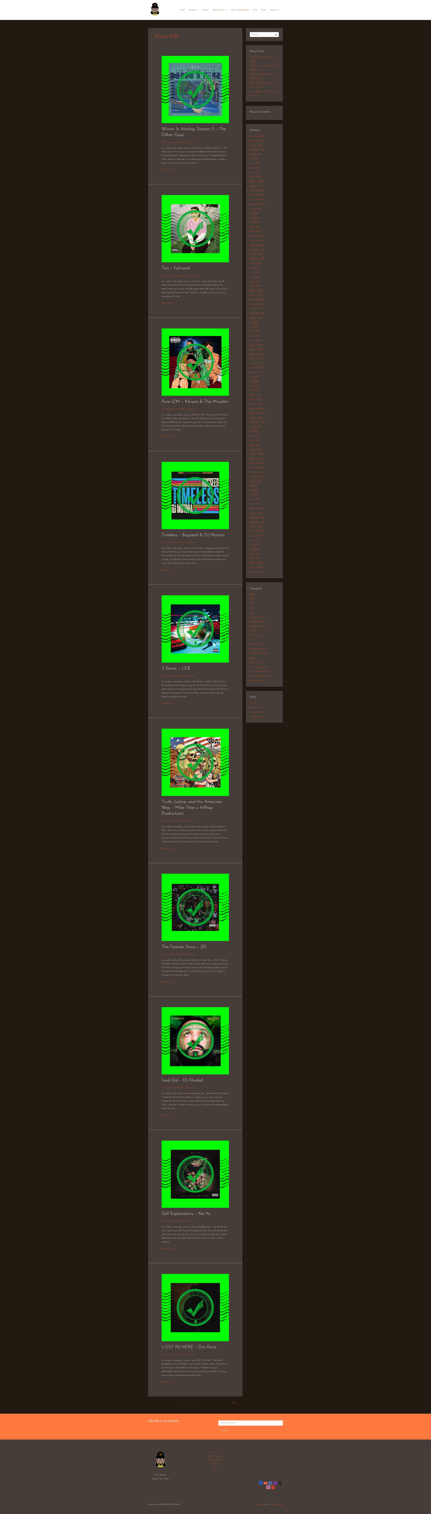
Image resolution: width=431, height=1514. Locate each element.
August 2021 (255, 372)
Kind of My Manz (258, 622)
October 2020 (256, 418)
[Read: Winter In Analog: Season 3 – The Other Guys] (195, 89)
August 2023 (255, 263)
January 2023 (256, 295)
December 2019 (257, 463)
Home (182, 10)
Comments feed (257, 712)
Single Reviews (256, 663)
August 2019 (255, 481)
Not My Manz (256, 644)
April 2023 (254, 282)
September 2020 (257, 422)
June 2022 (254, 327)
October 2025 (256, 145)
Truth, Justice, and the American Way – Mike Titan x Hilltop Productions (192, 808)
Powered (261, 1505)
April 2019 (254, 500)
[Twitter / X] (280, 1483)
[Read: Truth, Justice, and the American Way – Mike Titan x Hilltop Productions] (195, 762)
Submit (205, 10)
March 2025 (255, 177)
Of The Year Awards (259, 653)
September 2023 (257, 259)
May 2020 (254, 440)
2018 (252, 595)
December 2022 (257, 300)
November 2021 (257, 359)
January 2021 (256, 404)
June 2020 (254, 436)
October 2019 (256, 472)
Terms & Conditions (215, 1456)
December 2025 (257, 136)
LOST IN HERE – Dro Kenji (189, 1347)
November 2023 (257, 250)
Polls (255, 10)
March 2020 (255, 450)
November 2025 (257, 141)
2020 (252, 604)
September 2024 (257, 204)
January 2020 (256, 459)
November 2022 (257, 304)
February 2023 (256, 291)
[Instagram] (275, 1483)
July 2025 (254, 159)
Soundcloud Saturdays (260, 672)
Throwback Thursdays (260, 676)
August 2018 (255, 536)
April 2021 (254, 391)
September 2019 (257, 477)
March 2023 (255, 286)
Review (253, 658)
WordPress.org (256, 717)
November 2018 (257, 522)
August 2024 (255, 209)
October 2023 (256, 254)
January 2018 (256, 568)
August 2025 (255, 154)
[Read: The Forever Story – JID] (195, 907)
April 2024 (254, 227)
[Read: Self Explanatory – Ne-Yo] (195, 1174)
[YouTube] (265, 1483)
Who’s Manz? (218, 10)
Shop (263, 10)
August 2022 (255, 318)
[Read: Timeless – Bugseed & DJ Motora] (195, 495)
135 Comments (168, 142)
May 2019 (254, 495)
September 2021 (257, 368)
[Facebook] (270, 1483)
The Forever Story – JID (184, 947)
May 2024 (254, 222)
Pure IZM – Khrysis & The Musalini (195, 401)
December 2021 (257, 354)
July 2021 (254, 377)
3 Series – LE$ (176, 668)
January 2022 (256, 350)
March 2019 (255, 504)
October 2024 (256, 200)
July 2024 (254, 213)
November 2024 (257, 195)
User (215, 1467)
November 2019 (257, 468)
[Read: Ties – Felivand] (195, 229)
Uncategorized (256, 681)
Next (235, 1403)
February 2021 (256, 400)
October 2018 (256, 527)
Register (215, 1464)
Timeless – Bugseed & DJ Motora (193, 535)
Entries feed (255, 708)
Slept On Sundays (258, 667)
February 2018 (256, 563)
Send (224, 1431)
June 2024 (254, 218)
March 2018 (255, 559)
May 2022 (254, 331)
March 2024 (255, 232)
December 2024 (257, 191)
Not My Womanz (257, 649)
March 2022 (255, 341)
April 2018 (254, 554)
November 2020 (257, 413)
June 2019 (254, 490)
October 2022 (256, 309)
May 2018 (254, 549)
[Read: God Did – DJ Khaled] (195, 1041)
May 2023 (254, 277)
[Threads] (268, 1487)
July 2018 (254, 540)
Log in (253, 703)
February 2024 (256, 236)
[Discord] (261, 1483)
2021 (252, 608)
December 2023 (257, 245)
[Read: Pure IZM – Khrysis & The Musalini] (195, 362)
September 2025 (257, 150)
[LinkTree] (273, 1487)
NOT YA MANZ (155, 17)
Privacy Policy (215, 1460)
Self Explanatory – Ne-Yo (186, 1213)
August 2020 (256, 427)
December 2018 (257, 518)
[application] (197, 10)
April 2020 (255, 445)
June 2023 (254, 272)
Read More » (168, 169)
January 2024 (256, 241)
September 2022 (257, 313)
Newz (252, 640)
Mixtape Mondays (258, 626)
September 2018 (257, 531)
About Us (274, 10)
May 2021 (254, 386)
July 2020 (254, 431)
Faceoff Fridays (257, 617)
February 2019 (256, 509)
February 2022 (256, 345)
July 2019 (254, 486)
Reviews (192, 10)
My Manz (180, 142)
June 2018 (254, 545)
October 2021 (256, 363)
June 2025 (254, 163)
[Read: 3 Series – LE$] (195, 629)
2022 (252, 613)
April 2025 (254, 173)
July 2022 (254, 322)
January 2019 (256, 513)
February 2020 (256, 454)
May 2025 (254, 168)
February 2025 (256, 182)
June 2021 (254, 381)
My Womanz (182, 276)
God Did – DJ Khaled (182, 1080)
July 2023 (254, 268)
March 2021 (255, 395)
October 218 (255, 572)
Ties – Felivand (175, 268)
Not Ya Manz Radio (240, 10)
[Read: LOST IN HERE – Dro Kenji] (195, 1308)
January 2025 (256, 186)
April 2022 (254, 336)
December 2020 (257, 409)
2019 (252, 599)
